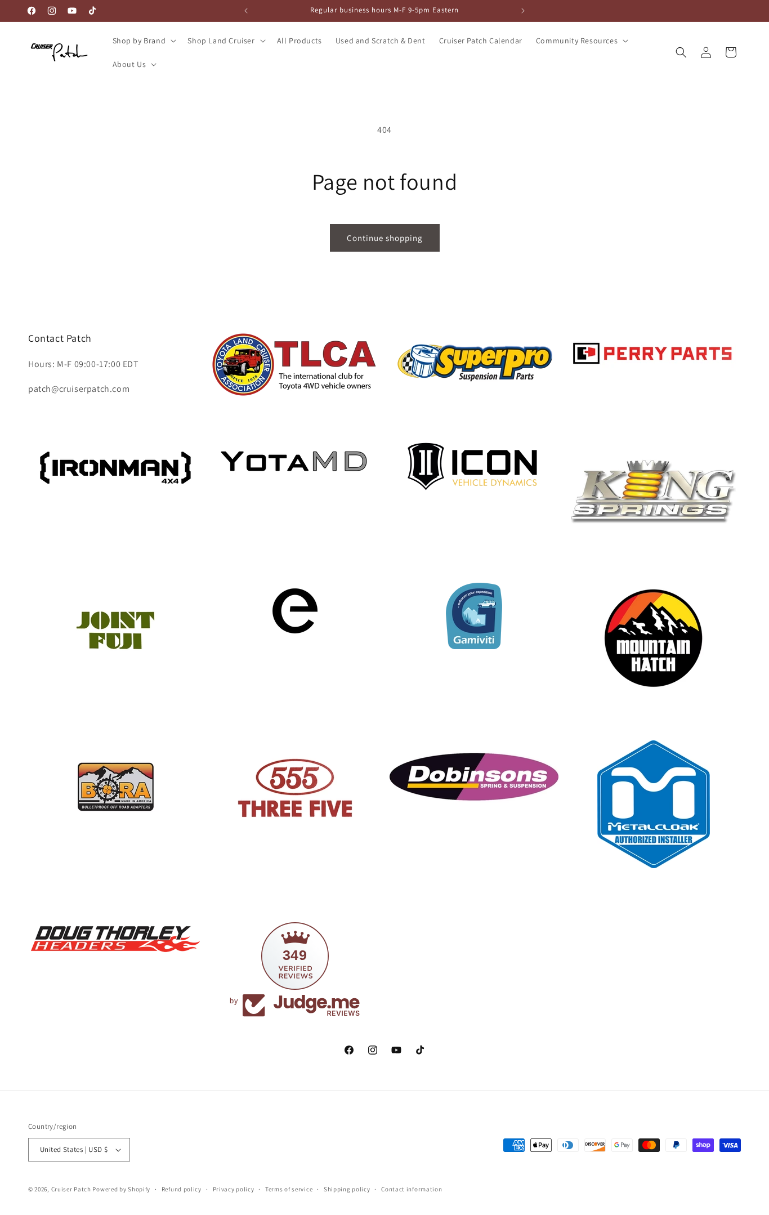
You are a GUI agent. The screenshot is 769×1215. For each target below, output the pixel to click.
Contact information (411, 1189)
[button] (143, 40)
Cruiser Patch (71, 1189)
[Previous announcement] (246, 10)
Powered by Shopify (121, 1189)
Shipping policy (347, 1189)
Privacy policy (233, 1189)
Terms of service (288, 1189)
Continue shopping (385, 238)
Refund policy (182, 1189)
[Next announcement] (523, 10)
